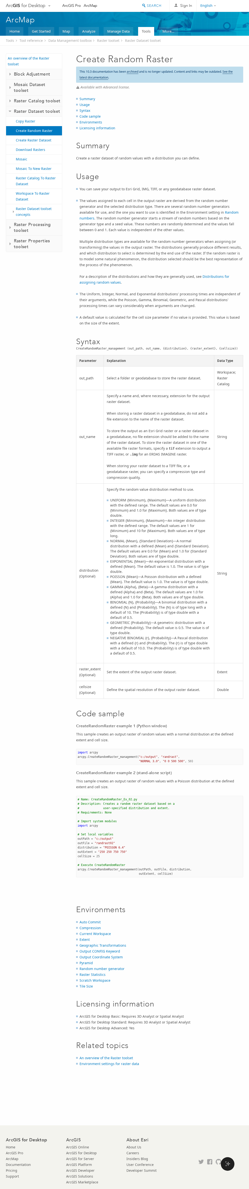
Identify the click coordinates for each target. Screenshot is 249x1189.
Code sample (90, 116)
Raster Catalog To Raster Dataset (36, 181)
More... (168, 31)
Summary (87, 98)
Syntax (85, 110)
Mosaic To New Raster (34, 168)
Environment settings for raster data (109, 1063)
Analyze (88, 31)
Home (14, 31)
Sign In (186, 5)
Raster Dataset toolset (143, 40)
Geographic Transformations (103, 945)
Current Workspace (95, 933)
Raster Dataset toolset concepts (34, 211)
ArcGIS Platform (79, 1164)
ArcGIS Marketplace (82, 1182)
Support (12, 1176)
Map (66, 31)
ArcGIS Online (77, 1147)
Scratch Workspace (95, 980)
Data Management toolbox (70, 40)
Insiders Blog (137, 1158)
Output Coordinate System (101, 957)
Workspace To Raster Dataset (33, 196)
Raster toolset (108, 40)
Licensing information (97, 128)
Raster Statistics (93, 974)
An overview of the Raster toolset (28, 61)
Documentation (18, 1164)
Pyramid (86, 963)
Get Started (41, 31)
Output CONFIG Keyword (100, 951)
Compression (90, 928)
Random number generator (102, 968)
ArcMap (90, 5)
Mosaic (21, 159)
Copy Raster (25, 121)
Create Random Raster (34, 130)
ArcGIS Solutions (79, 1176)
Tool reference (31, 40)
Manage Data (118, 31)
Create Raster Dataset (33, 140)
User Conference (140, 1164)
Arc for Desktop (25, 5)
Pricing (11, 1170)
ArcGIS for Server (80, 1158)
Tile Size (86, 986)
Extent (85, 939)
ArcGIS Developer (80, 1170)
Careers (132, 1153)
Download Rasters (30, 149)
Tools (146, 31)
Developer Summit (141, 1170)
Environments (91, 122)
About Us (133, 1147)
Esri (232, 6)
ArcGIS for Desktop (81, 1153)
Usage (85, 104)
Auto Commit (90, 922)
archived (132, 72)
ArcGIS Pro (71, 5)
